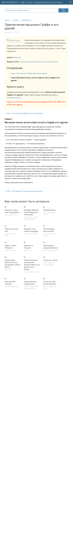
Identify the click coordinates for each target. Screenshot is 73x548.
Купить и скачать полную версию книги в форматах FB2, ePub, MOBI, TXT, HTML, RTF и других (36, 103)
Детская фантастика (32, 62)
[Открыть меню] (69, 2)
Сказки (21, 62)
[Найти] (63, 10)
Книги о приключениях (49, 62)
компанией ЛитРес (14, 98)
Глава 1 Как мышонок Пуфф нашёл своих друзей (29, 73)
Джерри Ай (17, 57)
